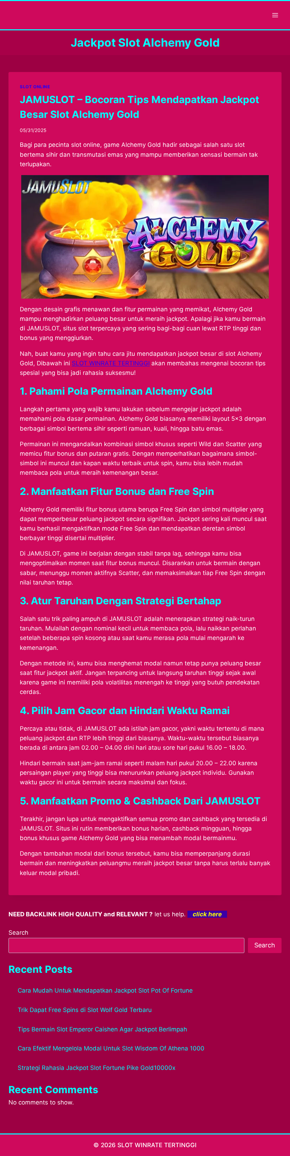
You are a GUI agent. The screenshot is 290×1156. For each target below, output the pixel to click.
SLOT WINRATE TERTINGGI (111, 363)
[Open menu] (275, 15)
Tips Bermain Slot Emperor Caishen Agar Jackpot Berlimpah (102, 1029)
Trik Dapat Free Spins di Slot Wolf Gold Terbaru (85, 1009)
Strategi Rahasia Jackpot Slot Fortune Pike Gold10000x (96, 1067)
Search (18, 932)
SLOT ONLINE (35, 86)
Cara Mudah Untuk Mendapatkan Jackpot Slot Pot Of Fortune (105, 990)
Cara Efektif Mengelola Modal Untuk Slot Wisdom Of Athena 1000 (111, 1048)
